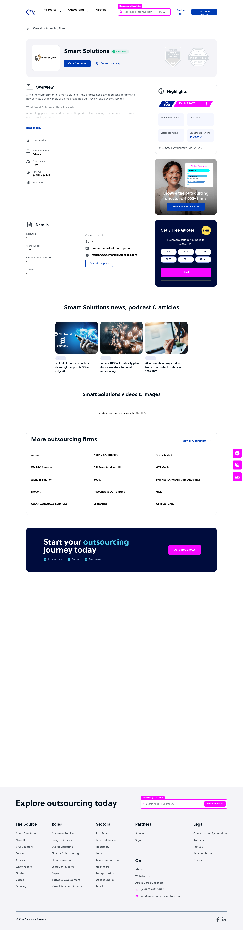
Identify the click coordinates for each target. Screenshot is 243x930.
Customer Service (63, 833)
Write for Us (142, 876)
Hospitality (102, 847)
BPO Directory (24, 847)
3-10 (186, 252)
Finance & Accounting (65, 853)
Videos (20, 880)
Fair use (198, 847)
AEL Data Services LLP (107, 467)
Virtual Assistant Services (67, 886)
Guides (20, 873)
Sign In (139, 833)
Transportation (105, 873)
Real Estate (102, 833)
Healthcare (102, 866)
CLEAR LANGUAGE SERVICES (49, 504)
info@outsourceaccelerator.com (160, 896)
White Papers (24, 866)
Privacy (197, 860)
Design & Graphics (63, 840)
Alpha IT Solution (41, 479)
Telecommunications (109, 860)
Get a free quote (77, 63)
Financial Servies (106, 840)
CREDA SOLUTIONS (106, 455)
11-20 (203, 252)
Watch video (188, 733)
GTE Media (162, 467)
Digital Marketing (62, 847)
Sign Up (140, 840)
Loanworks (100, 504)
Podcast (20, 853)
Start (185, 272)
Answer (35, 455)
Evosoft (36, 492)
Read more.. (33, 128)
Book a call (181, 12)
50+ (186, 259)
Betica (97, 479)
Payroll (56, 873)
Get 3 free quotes (204, 13)
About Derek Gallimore (149, 882)
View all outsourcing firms (49, 28)
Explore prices (215, 804)
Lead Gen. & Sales (63, 866)
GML (159, 492)
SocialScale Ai (164, 455)
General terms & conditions (210, 833)
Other (203, 259)
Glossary (21, 886)
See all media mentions (195, 748)
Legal (99, 853)
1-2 (168, 252)
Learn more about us (154, 733)
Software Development (66, 880)
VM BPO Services (42, 467)
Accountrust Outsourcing (109, 492)
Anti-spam (199, 840)
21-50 (168, 259)
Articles (20, 860)
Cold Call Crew (165, 504)
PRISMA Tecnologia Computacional (178, 479)
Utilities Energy (105, 880)
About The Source (27, 833)
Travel (99, 886)
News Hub (22, 840)
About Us (141, 869)
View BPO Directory (194, 441)
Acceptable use (202, 853)
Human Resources (63, 860)
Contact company (99, 263)
